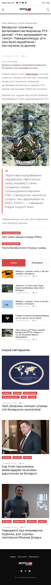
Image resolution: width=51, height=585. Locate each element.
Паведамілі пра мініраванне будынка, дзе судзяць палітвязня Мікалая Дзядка (22, 534)
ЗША (23, 397)
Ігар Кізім (17, 457)
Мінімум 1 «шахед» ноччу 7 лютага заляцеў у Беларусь (31, 272)
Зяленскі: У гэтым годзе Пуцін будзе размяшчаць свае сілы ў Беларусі (29, 287)
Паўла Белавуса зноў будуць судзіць (24, 247)
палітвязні (32, 521)
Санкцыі (32, 397)
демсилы (6, 457)
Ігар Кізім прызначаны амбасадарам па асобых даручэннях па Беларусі (19, 470)
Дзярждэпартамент (10, 397)
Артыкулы (22, 557)
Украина (27, 457)
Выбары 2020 (19, 521)
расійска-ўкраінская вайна (28, 23)
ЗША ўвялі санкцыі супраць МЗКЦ (21, 237)
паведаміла (32, 74)
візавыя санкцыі (30, 393)
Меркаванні (37, 263)
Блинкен (17, 393)
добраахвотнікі (13, 23)
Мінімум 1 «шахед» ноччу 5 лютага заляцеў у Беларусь (31, 302)
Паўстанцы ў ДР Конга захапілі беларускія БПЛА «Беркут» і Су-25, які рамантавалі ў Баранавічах (30, 333)
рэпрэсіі (42, 521)
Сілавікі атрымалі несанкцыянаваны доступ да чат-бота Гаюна (32, 316)
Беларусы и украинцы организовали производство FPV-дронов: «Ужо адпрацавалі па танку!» (24, 66)
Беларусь (6, 393)
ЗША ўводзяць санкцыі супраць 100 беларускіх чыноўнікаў (25, 407)
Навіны (4, 23)
